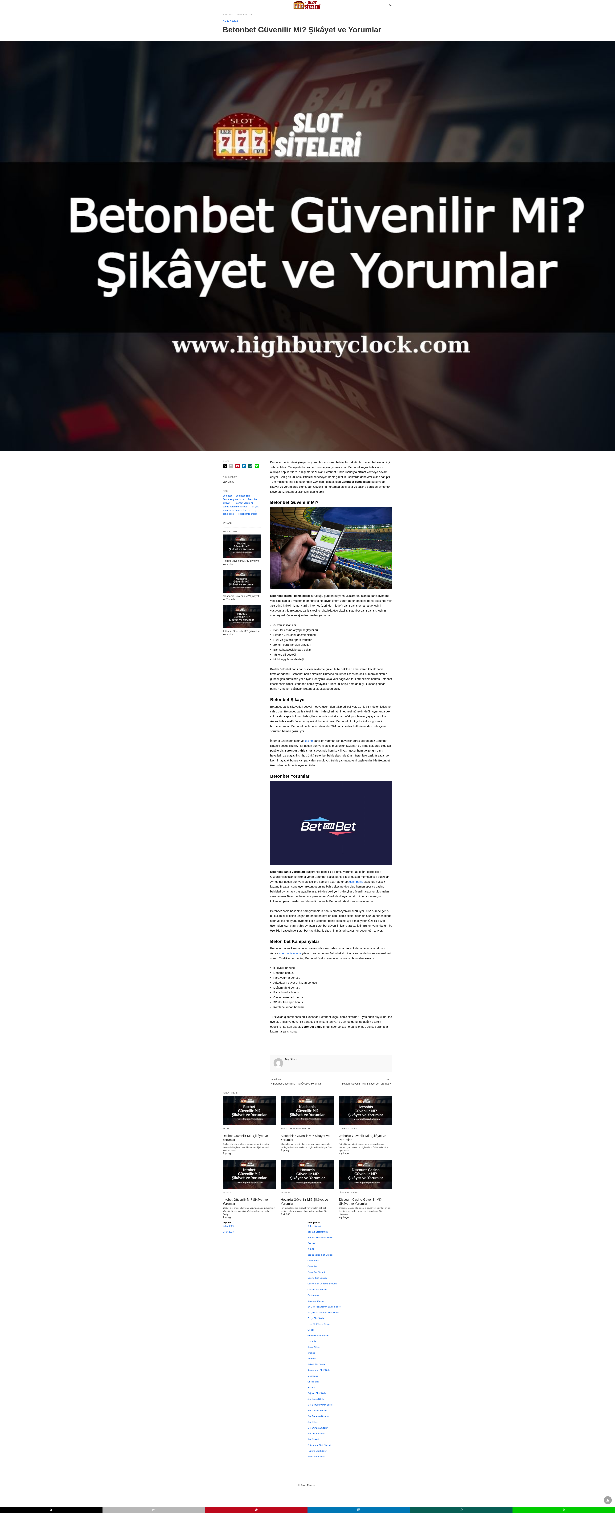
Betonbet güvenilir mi (233, 499)
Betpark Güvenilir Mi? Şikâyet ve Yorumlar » (367, 1083)
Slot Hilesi (312, 1422)
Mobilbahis (313, 1376)
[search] (390, 5)
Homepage (228, 15)
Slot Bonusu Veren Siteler (320, 1404)
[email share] (231, 466)
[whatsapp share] (250, 466)
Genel (311, 1329)
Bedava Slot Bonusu (318, 1231)
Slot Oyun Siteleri (316, 1433)
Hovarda (285, 1192)
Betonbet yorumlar (243, 503)
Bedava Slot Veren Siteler (320, 1237)
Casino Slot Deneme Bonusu (322, 1283)
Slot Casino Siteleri (317, 1410)
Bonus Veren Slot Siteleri (296, 1128)
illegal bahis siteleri (247, 513)
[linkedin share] (244, 466)
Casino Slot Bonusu (317, 1278)
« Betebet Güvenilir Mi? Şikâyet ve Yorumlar (296, 1083)
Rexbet (227, 1128)
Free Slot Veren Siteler (319, 1324)
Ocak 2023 (228, 1231)
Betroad (312, 1243)
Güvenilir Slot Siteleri (318, 1335)
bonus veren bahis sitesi (235, 506)
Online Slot (313, 1381)
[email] (153, 1510)
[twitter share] (225, 466)
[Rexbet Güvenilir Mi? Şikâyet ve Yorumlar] (242, 546)
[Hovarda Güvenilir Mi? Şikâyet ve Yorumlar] (307, 1174)
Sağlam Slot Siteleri (317, 1393)
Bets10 (311, 1249)
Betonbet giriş (243, 495)
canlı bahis (356, 881)
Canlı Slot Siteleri (316, 1272)
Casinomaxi (313, 1295)
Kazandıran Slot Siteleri (319, 1370)
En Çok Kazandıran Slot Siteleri (323, 1312)
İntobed (227, 1192)
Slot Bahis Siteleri (316, 1399)
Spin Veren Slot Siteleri (319, 1445)
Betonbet (227, 495)
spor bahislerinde (290, 953)
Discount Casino (348, 1192)
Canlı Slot (312, 1266)
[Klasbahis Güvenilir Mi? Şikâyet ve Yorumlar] (242, 581)
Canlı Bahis (313, 1260)
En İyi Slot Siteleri (316, 1318)
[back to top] (608, 1500)
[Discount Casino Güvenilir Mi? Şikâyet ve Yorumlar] (365, 1174)
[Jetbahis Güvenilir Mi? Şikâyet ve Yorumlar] (242, 616)
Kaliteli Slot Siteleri (317, 1364)
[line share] (257, 466)
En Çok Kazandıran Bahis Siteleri (324, 1306)
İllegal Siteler (348, 1128)
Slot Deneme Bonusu (318, 1416)
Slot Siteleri (313, 1439)
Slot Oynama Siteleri (318, 1428)
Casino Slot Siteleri (317, 1289)
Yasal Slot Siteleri (316, 1456)
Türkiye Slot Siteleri (317, 1451)
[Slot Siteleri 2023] (307, 4)
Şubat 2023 (228, 1226)
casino (308, 740)
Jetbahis (312, 1358)
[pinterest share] (237, 466)
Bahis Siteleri (244, 15)
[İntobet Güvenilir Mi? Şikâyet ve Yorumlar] (249, 1174)
